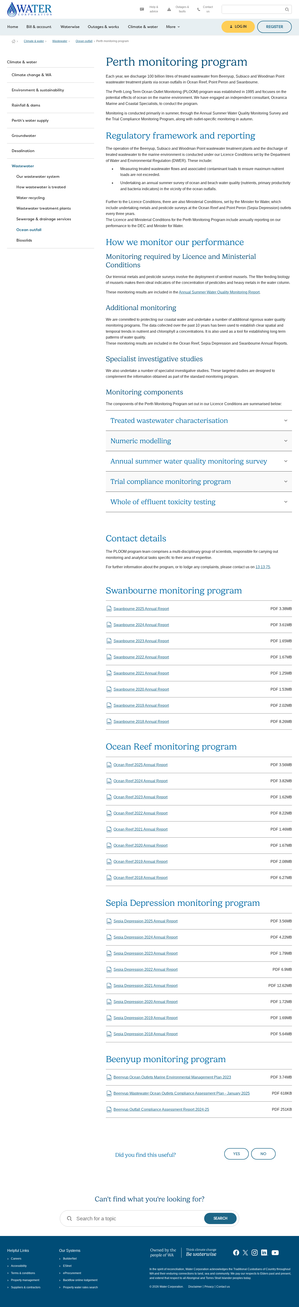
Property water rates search (80, 1287)
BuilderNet (69, 1258)
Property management (25, 1280)
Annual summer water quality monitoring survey (188, 461)
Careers (16, 1258)
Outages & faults (182, 9)
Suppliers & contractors (25, 1287)
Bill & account (38, 26)
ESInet (67, 1266)
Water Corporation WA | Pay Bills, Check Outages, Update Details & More (13, 41)
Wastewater (59, 41)
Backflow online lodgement (80, 1280)
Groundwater (24, 135)
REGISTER (274, 26)
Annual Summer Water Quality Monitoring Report (219, 292)
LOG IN (240, 26)
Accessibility (19, 1266)
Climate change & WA (31, 74)
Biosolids (24, 240)
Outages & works (103, 26)
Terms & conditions (23, 1273)
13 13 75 (263, 567)
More (171, 26)
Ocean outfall (84, 41)
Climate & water (143, 26)
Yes (236, 1153)
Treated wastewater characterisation (169, 420)
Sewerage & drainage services (43, 219)
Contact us (208, 9)
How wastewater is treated (41, 187)
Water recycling (30, 197)
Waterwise (70, 26)
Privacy (209, 1286)
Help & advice (154, 9)
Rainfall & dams (26, 105)
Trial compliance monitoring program (170, 481)
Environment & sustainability (38, 90)
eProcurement (72, 1273)
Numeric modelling (140, 441)
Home (12, 26)
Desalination (23, 150)
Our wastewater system (38, 176)
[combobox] (252, 9)
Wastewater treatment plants (43, 208)
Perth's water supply (30, 120)
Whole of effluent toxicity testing (163, 502)
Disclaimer (195, 1286)
